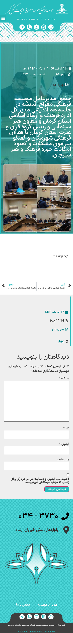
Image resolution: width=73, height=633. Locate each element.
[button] (3, 18)
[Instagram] (36, 27)
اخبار (61, 341)
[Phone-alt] (29, 27)
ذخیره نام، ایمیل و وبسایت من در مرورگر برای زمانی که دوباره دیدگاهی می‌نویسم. (40, 480)
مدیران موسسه (47, 605)
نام (66, 428)
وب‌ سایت (63, 459)
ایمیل (64, 444)
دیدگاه (64, 378)
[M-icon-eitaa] (43, 27)
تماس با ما (23, 605)
